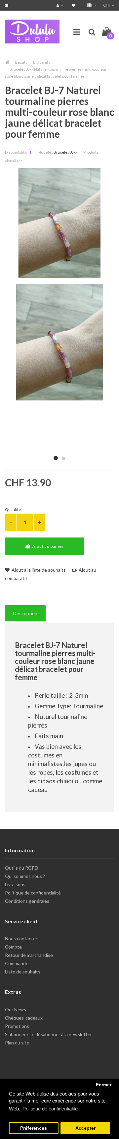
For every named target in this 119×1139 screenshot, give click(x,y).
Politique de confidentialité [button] (50, 1108)
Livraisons (15, 884)
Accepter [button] (85, 1128)
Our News (15, 1009)
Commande (16, 963)
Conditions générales (27, 901)
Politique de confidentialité (33, 892)
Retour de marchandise (29, 955)
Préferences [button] (33, 1128)
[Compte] (61, 5)
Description (25, 613)
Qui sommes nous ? (25, 876)
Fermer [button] (103, 1084)
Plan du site (17, 1042)
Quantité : (13, 509)
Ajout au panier (47, 546)
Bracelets (41, 62)
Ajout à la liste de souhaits (38, 570)
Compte (13, 947)
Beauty (21, 62)
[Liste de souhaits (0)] (74, 5)
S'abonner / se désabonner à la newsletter (48, 1034)
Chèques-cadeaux (24, 1018)
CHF (107, 5)
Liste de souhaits (22, 971)
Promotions (17, 1026)
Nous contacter (21, 938)
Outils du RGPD (21, 868)
